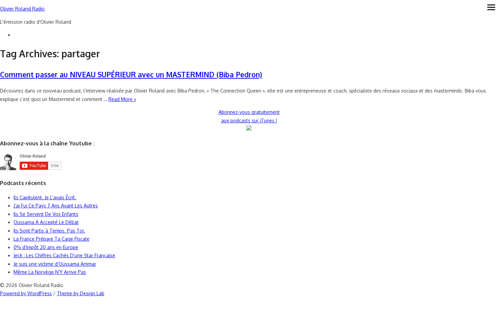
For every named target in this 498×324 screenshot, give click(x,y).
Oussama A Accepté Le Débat (46, 222)
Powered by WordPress (26, 293)
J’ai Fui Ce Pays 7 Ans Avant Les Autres (56, 205)
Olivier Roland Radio (22, 9)
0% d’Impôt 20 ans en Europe (46, 247)
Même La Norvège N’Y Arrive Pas (50, 272)
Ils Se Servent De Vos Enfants (46, 214)
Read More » (122, 99)
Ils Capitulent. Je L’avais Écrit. (45, 197)
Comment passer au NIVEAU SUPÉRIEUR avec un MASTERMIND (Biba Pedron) (131, 74)
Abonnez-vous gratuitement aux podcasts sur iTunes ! (249, 116)
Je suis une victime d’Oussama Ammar (55, 264)
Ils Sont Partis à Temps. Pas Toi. (49, 231)
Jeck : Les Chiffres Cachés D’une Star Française (64, 255)
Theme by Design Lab (80, 293)
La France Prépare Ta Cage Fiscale (51, 239)
